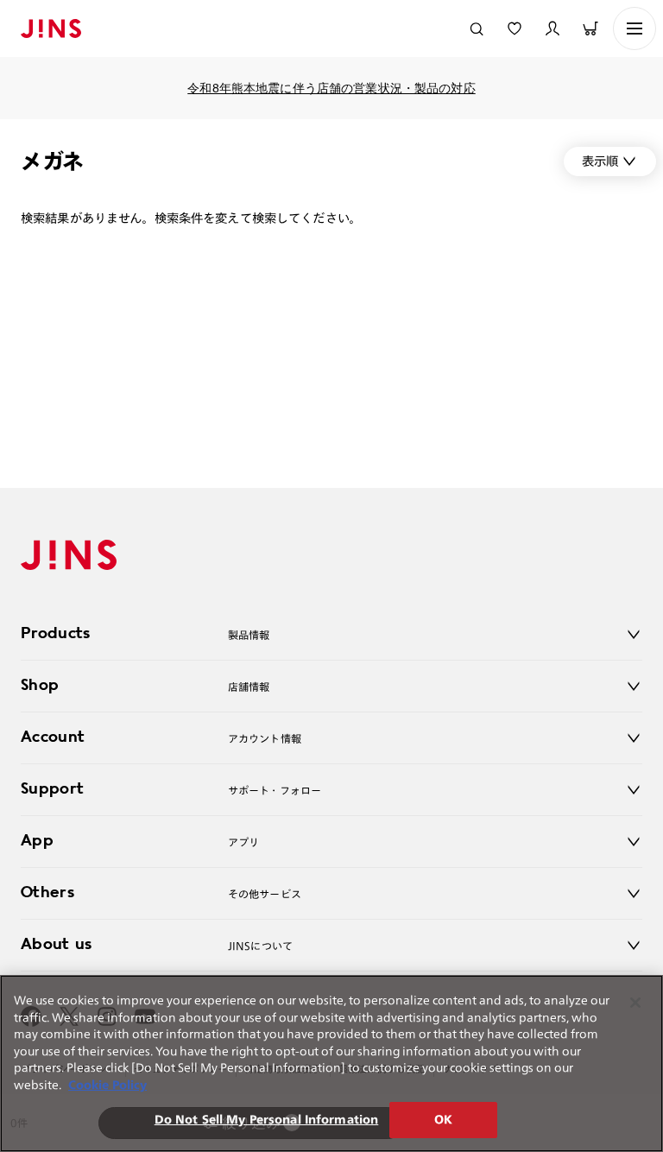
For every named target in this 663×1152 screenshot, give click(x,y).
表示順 (600, 161)
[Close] (635, 1003)
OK (443, 1119)
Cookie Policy (107, 1085)
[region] (331, 1063)
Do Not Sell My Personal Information (267, 1119)
